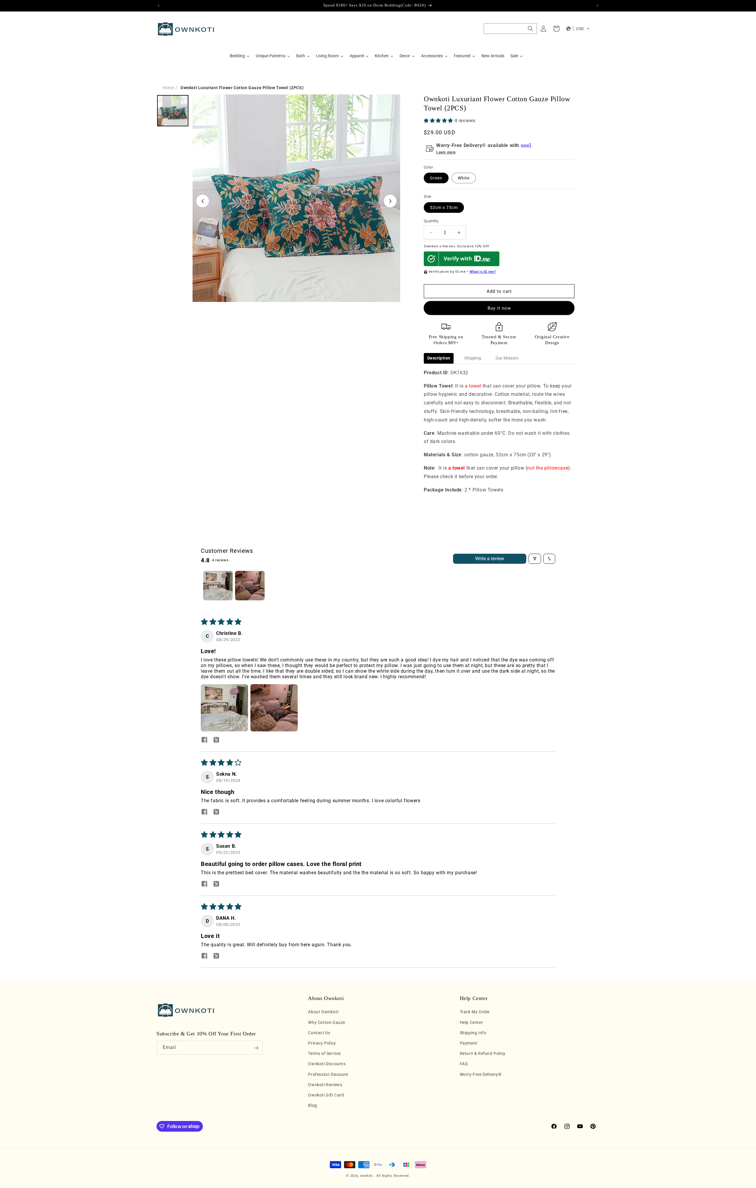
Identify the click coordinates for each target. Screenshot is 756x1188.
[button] (510, 28)
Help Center (471, 1022)
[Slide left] (202, 201)
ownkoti (366, 1176)
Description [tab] (438, 358)
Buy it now (499, 308)
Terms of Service (324, 1053)
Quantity (431, 221)
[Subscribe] (256, 1048)
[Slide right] (390, 201)
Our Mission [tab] (507, 358)
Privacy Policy (322, 1043)
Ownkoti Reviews (325, 1084)
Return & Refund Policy (483, 1053)
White (464, 178)
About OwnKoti (323, 1012)
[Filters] (535, 559)
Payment (469, 1043)
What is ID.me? (483, 271)
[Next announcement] (597, 5)
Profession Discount (328, 1074)
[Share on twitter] (216, 740)
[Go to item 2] (250, 585)
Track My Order (475, 1012)
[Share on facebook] (204, 740)
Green (436, 178)
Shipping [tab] (472, 358)
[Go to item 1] (218, 585)
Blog (312, 1105)
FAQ (464, 1064)
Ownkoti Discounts (327, 1064)
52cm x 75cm (444, 207)
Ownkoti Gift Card (326, 1095)
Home (168, 87)
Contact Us (319, 1032)
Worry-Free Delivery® (481, 1074)
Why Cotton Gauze (326, 1022)
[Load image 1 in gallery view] (172, 110)
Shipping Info (473, 1032)
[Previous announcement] (158, 5)
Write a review (489, 558)
